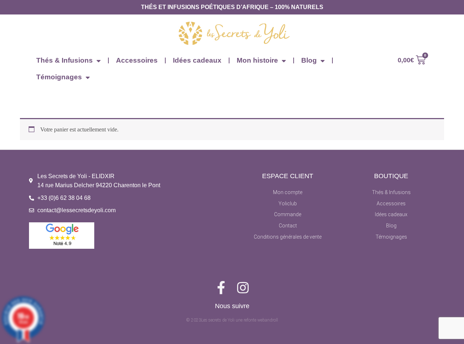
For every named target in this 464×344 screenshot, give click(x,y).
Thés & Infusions (64, 60)
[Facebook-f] (221, 287)
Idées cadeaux (197, 60)
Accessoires (137, 60)
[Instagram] (242, 287)
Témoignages (59, 77)
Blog (309, 60)
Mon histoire (257, 60)
